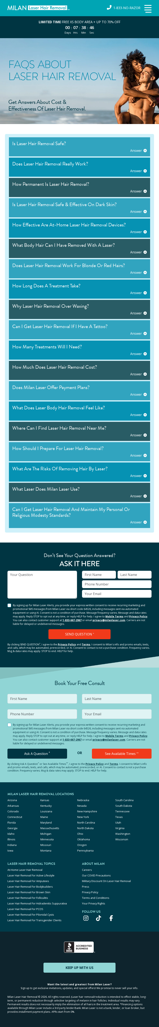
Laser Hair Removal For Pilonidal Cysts (30, 914)
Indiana (12, 845)
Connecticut (14, 817)
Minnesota (47, 839)
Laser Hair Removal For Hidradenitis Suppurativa (37, 903)
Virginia (119, 828)
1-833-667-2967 (72, 620)
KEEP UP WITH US (79, 967)
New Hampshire (87, 811)
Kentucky (46, 806)
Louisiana (46, 811)
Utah (118, 822)
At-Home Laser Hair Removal (24, 870)
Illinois (11, 839)
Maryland (46, 822)
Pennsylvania (85, 850)
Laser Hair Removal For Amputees (28, 881)
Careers (87, 870)
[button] (147, 9)
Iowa (10, 850)
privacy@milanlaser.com (109, 620)
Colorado (13, 811)
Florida (11, 822)
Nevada (82, 806)
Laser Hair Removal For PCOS (25, 909)
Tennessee (122, 811)
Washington (122, 834)
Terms (86, 644)
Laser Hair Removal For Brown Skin (28, 892)
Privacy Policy (138, 616)
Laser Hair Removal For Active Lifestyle (30, 875)
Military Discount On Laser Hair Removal (106, 881)
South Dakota (123, 806)
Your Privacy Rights (93, 903)
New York (83, 817)
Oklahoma (83, 839)
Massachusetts (49, 828)
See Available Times (122, 753)
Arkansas (13, 806)
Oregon (82, 845)
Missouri (45, 845)
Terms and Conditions (95, 898)
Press (85, 886)
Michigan (45, 834)
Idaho (10, 834)
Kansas (44, 800)
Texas (119, 817)
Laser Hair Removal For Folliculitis (27, 898)
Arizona (12, 800)
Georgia (12, 828)
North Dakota (85, 828)
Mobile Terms (114, 616)
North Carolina (86, 822)
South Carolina (124, 800)
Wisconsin (121, 839)
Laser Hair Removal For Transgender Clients (34, 920)
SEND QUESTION (79, 634)
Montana (45, 850)
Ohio (80, 834)
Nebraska (83, 800)
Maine (44, 817)
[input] (42, 585)
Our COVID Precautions (96, 875)
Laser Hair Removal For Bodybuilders (30, 886)
